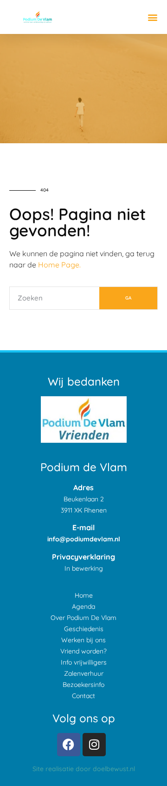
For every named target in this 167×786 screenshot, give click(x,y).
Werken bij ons (83, 640)
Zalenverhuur (83, 673)
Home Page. (59, 264)
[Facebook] (68, 744)
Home (84, 595)
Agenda (83, 606)
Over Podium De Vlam (83, 617)
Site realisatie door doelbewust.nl (83, 769)
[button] (152, 17)
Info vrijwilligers (84, 662)
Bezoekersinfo (83, 684)
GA (128, 298)
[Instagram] (94, 744)
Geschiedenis (83, 629)
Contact (83, 696)
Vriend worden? (83, 651)
